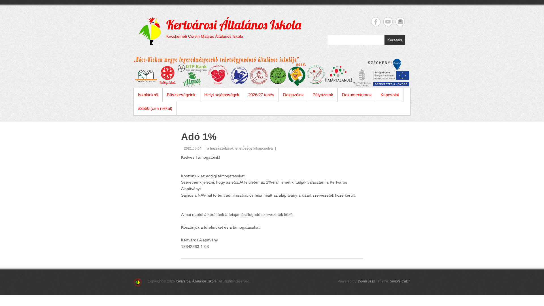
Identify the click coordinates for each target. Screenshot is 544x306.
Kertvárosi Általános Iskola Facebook (376, 21)
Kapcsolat (390, 94)
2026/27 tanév (261, 94)
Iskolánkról (148, 94)
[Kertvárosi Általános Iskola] (272, 72)
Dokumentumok (357, 94)
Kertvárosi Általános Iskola (233, 25)
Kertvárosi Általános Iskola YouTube (388, 21)
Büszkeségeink (181, 94)
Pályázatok (323, 94)
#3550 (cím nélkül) (155, 108)
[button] (272, 201)
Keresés (394, 40)
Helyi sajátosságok (221, 94)
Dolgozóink (293, 94)
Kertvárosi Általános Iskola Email (400, 21)
